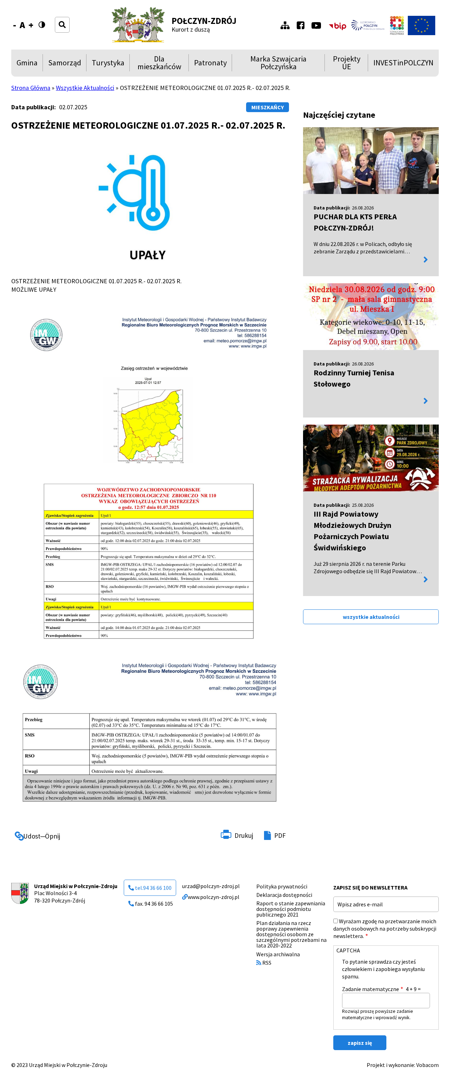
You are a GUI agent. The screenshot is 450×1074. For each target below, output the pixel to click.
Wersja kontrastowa (45, 24)
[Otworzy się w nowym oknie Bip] (337, 25)
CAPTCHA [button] (348, 950)
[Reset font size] (22, 25)
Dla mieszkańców (158, 62)
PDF (280, 835)
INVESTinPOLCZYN (403, 64)
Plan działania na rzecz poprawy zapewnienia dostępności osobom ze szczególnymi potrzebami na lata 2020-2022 (291, 934)
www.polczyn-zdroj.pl (213, 896)
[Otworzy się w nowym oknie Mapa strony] (287, 25)
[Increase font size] (30, 25)
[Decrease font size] (14, 25)
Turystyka (108, 64)
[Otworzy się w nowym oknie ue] (421, 25)
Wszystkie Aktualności (85, 88)
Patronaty (210, 64)
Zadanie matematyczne (370, 988)
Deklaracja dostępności (284, 894)
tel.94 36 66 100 (153, 887)
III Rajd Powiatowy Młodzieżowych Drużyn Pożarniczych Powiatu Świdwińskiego (352, 530)
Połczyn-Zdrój (204, 20)
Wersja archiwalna (278, 954)
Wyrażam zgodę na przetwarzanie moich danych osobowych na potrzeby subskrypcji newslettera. (384, 928)
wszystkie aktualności (371, 616)
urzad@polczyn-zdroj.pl (211, 885)
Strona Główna (30, 88)
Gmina (28, 64)
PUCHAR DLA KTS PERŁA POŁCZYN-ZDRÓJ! (355, 222)
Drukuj (243, 835)
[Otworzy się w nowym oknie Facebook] (302, 25)
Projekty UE (345, 62)
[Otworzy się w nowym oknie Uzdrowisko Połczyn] (368, 25)
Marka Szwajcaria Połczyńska (272, 62)
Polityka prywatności (281, 886)
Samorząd (64, 64)
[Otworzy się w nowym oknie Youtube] (317, 25)
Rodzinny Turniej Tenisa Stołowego (354, 378)
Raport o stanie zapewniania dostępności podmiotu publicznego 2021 (290, 909)
